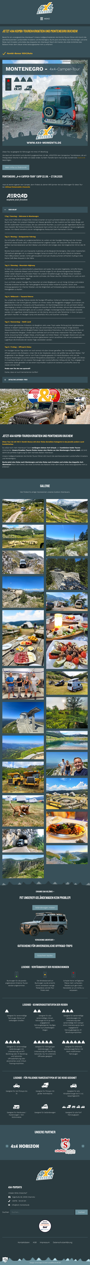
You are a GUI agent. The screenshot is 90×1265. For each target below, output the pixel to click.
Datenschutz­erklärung (62, 1242)
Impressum (45, 1242)
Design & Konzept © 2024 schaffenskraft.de (45, 1262)
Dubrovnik (81, 158)
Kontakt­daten (24, 1242)
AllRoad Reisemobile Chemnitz (17, 187)
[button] (45, 210)
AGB (35, 1242)
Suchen (5, 1212)
